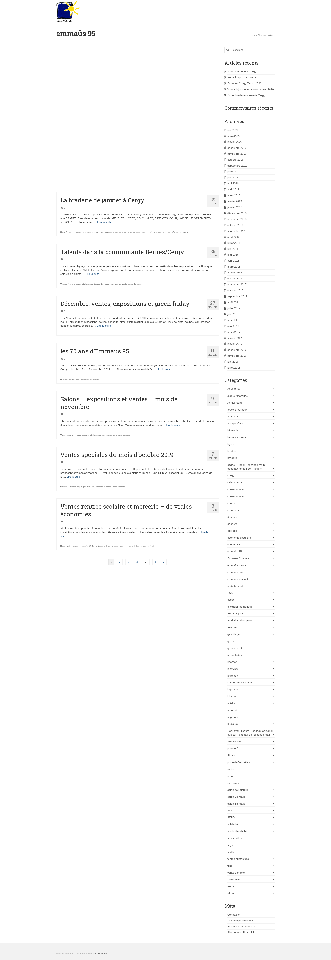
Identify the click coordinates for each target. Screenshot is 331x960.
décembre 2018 (237, 213)
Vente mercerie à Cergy (241, 71)
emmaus (89, 86)
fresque (232, 627)
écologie (232, 530)
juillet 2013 (233, 367)
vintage (185, 232)
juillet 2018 (233, 242)
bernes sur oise (236, 437)
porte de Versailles (238, 762)
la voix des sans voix (239, 682)
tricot (230, 865)
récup (152, 232)
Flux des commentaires (241, 926)
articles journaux (237, 409)
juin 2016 (232, 361)
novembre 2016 (237, 355)
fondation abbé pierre (240, 620)
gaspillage (233, 634)
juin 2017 (232, 314)
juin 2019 (232, 177)
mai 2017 (233, 320)
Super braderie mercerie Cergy (246, 95)
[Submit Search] (227, 50)
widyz (230, 893)
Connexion (233, 914)
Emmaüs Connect (238, 558)
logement (233, 689)
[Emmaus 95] (90, 11)
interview (232, 668)
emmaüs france (236, 565)
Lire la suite (198, 76)
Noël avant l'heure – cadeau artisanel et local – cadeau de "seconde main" (250, 732)
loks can (232, 696)
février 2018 (234, 272)
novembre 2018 (237, 219)
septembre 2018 (237, 230)
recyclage (233, 782)
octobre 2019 (235, 159)
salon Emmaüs (236, 796)
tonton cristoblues (238, 858)
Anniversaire (235, 402)
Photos (231, 755)
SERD (231, 817)
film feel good (235, 613)
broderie (232, 457)
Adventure (233, 388)
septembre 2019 (237, 165)
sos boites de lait (237, 831)
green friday (234, 654)
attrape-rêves (235, 423)
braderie (232, 450)
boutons (77, 138)
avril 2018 (233, 260)
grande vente (121, 232)
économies (234, 544)
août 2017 (233, 302)
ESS (230, 592)
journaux (232, 675)
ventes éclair (148, 546)
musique (232, 723)
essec (230, 599)
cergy (230, 475)
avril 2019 (233, 189)
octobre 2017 (235, 290)
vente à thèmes (145, 86)
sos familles (234, 838)
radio (230, 769)
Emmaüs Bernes (92, 232)
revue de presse (163, 232)
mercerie (145, 232)
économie (66, 186)
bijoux (64, 487)
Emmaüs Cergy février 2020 (244, 83)
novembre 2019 (237, 153)
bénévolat (233, 430)
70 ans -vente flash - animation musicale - (80, 379)
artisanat (232, 416)
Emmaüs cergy (112, 86)
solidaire (95, 186)
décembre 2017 (237, 278)
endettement (235, 585)
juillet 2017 (233, 308)
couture (232, 503)
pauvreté (232, 748)
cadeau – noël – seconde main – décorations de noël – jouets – (247, 466)
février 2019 (234, 201)
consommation (236, 489)
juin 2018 (232, 248)
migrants (232, 717)
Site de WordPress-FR (241, 932)
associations (79, 86)
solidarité (232, 824)
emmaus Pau (235, 572)
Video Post (233, 879)
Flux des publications (240, 920)
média (231, 703)
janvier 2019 (234, 207)
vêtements (176, 232)
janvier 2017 (234, 343)
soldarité (87, 186)
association (67, 435)
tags (230, 845)
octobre (107, 487)
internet (232, 661)
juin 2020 (232, 129)
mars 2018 (233, 266)
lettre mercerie (130, 86)
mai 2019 (233, 183)
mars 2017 (233, 331)
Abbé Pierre (67, 86)
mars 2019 (233, 195)
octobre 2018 (235, 225)
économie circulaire (239, 537)
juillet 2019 (233, 171)
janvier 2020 (234, 141)
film (121, 86)
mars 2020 (233, 135)
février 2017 (234, 337)
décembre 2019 (237, 147)
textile (230, 851)
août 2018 (233, 236)
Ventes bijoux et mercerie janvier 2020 (250, 89)
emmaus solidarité (238, 579)
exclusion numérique (239, 606)
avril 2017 (233, 326)
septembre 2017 (237, 296)
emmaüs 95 (100, 86)
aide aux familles (237, 395)
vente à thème (118, 487)
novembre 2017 (237, 284)
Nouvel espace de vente (242, 77)
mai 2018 (233, 254)
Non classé (234, 741)
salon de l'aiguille (129, 138)
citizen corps (235, 482)
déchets (232, 516)
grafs (230, 641)
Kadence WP (101, 953)
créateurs (233, 510)
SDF (230, 810)
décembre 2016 (237, 349)
